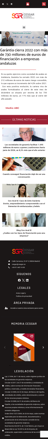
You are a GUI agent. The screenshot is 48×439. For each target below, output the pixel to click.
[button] (44, 4)
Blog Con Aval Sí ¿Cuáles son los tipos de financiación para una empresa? (24, 233)
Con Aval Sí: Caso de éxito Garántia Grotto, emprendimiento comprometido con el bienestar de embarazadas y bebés (24, 203)
